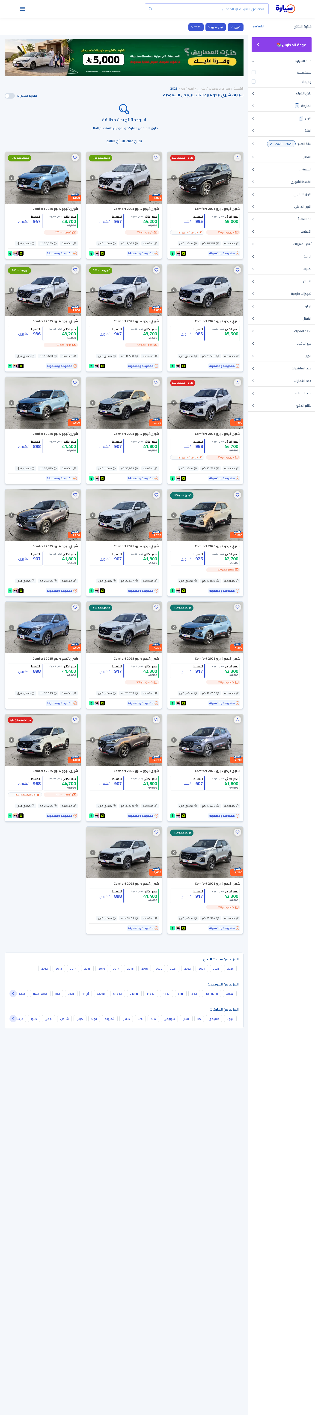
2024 (202, 968)
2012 (44, 968)
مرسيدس (17, 1018)
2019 (144, 968)
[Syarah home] (285, 9)
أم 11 (85, 993)
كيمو (22, 993)
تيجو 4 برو (217, 27)
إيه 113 (150, 993)
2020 (159, 968)
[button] (237, 157)
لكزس (80, 1018)
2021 (173, 968)
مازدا (153, 1018)
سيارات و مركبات (219, 88)
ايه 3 (194, 993)
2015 (87, 968)
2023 (197, 27)
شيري (237, 27)
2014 (73, 968)
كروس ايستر (40, 993)
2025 (216, 968)
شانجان (64, 1018)
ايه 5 (181, 993)
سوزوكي (169, 1018)
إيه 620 (101, 993)
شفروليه (110, 1018)
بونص (71, 993)
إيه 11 (166, 993)
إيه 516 (117, 993)
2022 (187, 968)
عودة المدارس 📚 (291, 44)
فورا (57, 993)
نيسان (186, 1018)
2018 (130, 968)
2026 (230, 968)
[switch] (10, 96)
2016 (101, 968)
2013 (59, 968)
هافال (126, 1018)
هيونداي (214, 1018)
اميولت (230, 993)
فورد (94, 1018)
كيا (199, 1018)
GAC (140, 1018)
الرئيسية (239, 88)
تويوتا (230, 1018)
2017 (116, 968)
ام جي (48, 1018)
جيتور (34, 1018)
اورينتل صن (211, 993)
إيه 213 (134, 993)
